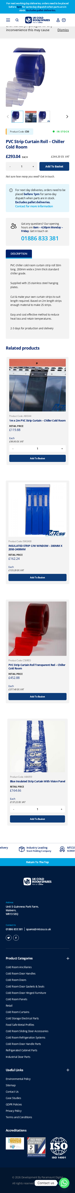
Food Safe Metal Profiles (20, 1025)
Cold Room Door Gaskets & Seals (25, 986)
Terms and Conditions (19, 1117)
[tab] (19, 254)
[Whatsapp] (64, 1183)
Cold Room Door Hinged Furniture (26, 993)
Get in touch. (47, 176)
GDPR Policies (14, 1104)
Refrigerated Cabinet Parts (21, 1050)
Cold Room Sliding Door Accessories (27, 1031)
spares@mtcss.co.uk (38, 929)
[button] (67, 116)
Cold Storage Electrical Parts (22, 1018)
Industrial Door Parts (18, 1057)
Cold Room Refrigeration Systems (25, 1037)
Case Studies (13, 1098)
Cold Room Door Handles (21, 973)
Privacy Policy (13, 1111)
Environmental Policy (18, 1079)
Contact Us (12, 1091)
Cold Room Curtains (17, 1012)
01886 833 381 (40, 238)
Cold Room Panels (16, 999)
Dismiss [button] (63, 30)
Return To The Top (37, 862)
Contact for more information (34, 206)
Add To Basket (54, 166)
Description (19, 253)
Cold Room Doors (16, 980)
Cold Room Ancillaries (19, 967)
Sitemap (11, 1085)
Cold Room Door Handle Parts (23, 1044)
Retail (9, 1005)
